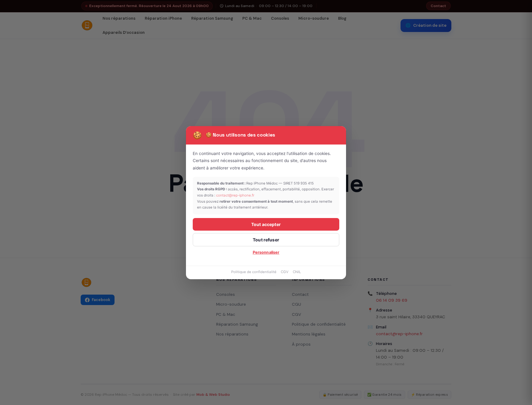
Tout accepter (266, 224)
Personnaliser (266, 252)
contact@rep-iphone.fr (235, 195)
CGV (284, 272)
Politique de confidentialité (253, 272)
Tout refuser (266, 239)
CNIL (297, 272)
